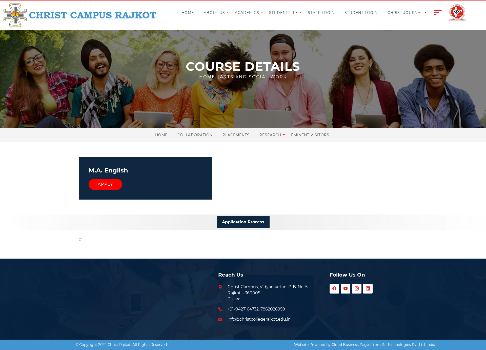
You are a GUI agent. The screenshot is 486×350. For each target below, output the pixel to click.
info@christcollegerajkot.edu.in (259, 319)
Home (207, 76)
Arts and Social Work (253, 76)
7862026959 (272, 309)
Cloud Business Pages (351, 344)
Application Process (243, 222)
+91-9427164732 (243, 309)
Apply (105, 184)
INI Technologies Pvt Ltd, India (408, 344)
